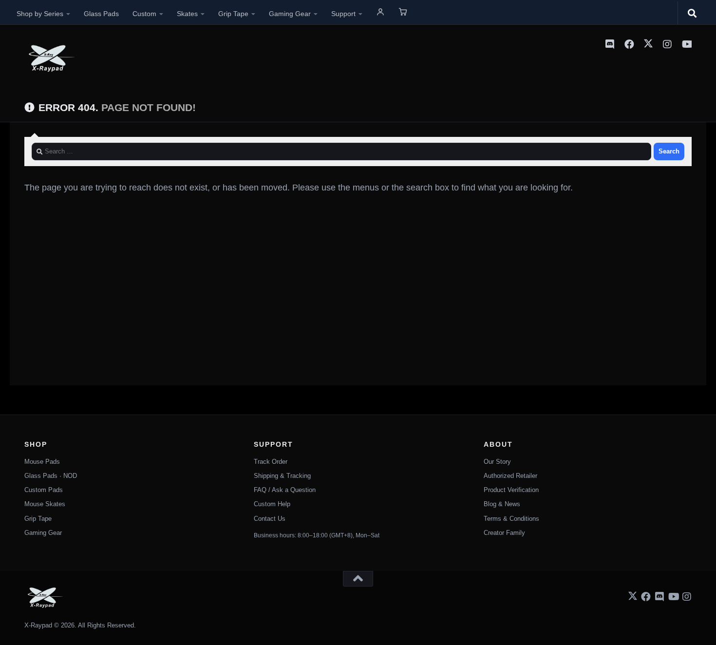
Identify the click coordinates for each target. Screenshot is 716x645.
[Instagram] (667, 44)
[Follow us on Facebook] (646, 597)
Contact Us (269, 518)
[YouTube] (687, 44)
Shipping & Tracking (282, 475)
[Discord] (610, 44)
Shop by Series (40, 14)
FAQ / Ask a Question (285, 489)
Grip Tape (233, 14)
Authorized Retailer (510, 475)
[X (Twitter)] (648, 44)
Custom (144, 14)
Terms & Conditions (511, 518)
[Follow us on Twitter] (632, 596)
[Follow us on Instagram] (687, 597)
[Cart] (403, 11)
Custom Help (272, 504)
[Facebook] (629, 44)
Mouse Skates (44, 504)
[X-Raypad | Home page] (49, 58)
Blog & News (502, 504)
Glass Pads (101, 14)
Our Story (497, 461)
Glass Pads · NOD (50, 475)
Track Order (270, 461)
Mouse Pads (42, 461)
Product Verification (511, 489)
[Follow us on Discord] (659, 597)
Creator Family (504, 532)
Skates (187, 14)
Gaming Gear (290, 14)
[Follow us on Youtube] (673, 597)
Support (343, 14)
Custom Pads (43, 489)
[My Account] (380, 11)
